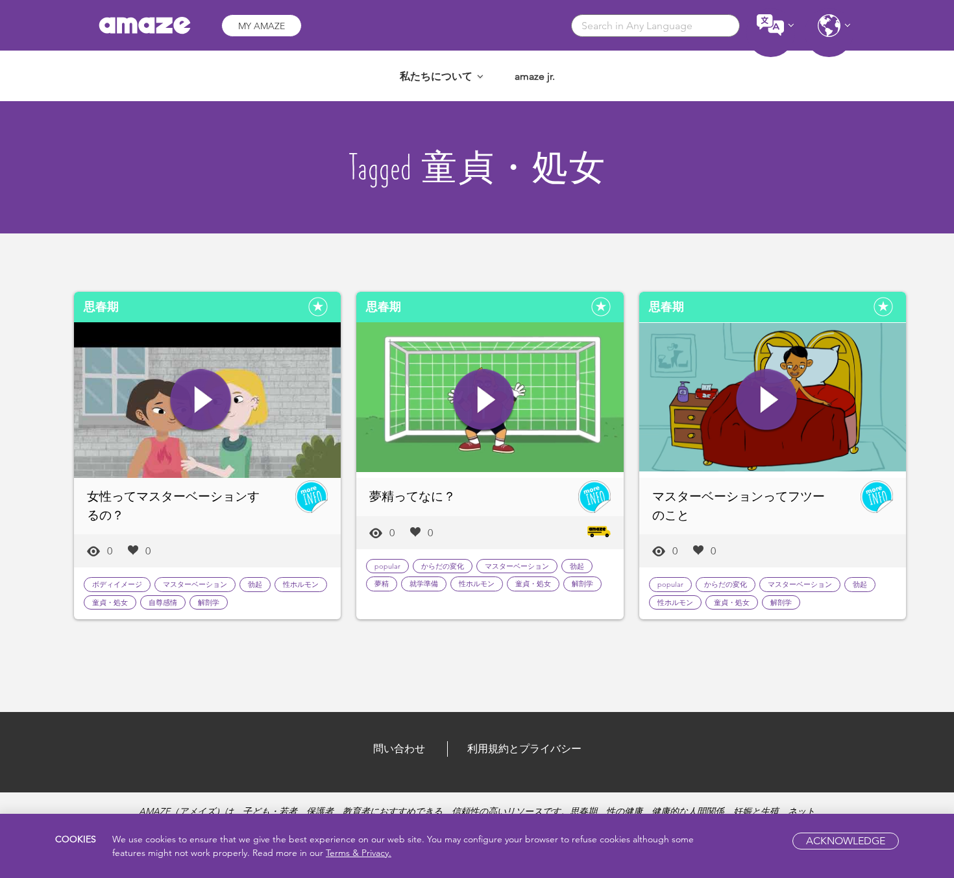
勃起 (255, 584)
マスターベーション (195, 584)
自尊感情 (163, 602)
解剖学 (208, 602)
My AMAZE (261, 26)
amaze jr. (535, 76)
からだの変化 (442, 566)
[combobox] (655, 25)
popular (387, 566)
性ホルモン (301, 584)
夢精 (381, 583)
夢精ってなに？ (412, 496)
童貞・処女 (110, 602)
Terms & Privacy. (358, 853)
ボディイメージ (117, 584)
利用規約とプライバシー (524, 748)
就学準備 (424, 583)
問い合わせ (399, 748)
